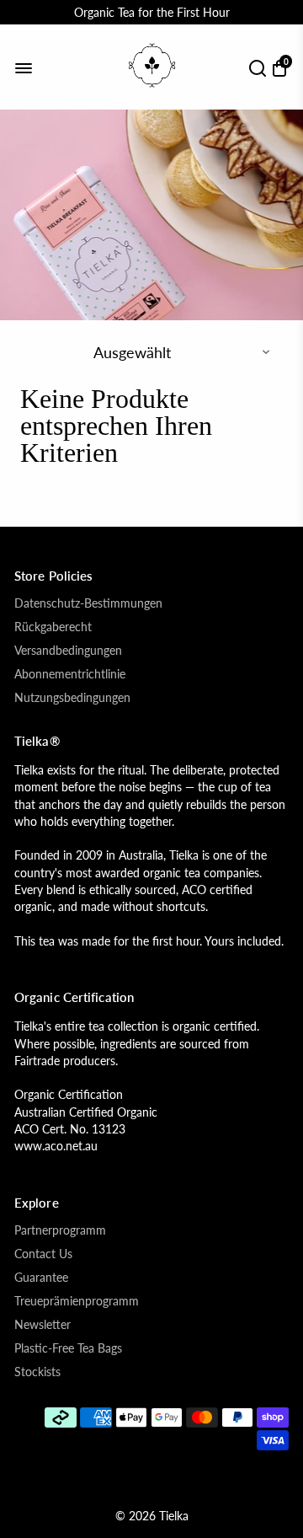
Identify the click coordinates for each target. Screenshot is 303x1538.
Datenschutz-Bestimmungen (88, 603)
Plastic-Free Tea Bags (68, 1348)
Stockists (37, 1372)
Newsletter (42, 1325)
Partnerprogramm (60, 1230)
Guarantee (41, 1277)
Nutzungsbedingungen (72, 698)
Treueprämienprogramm (76, 1301)
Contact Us (43, 1254)
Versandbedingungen (68, 650)
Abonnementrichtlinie (69, 674)
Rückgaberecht (53, 627)
